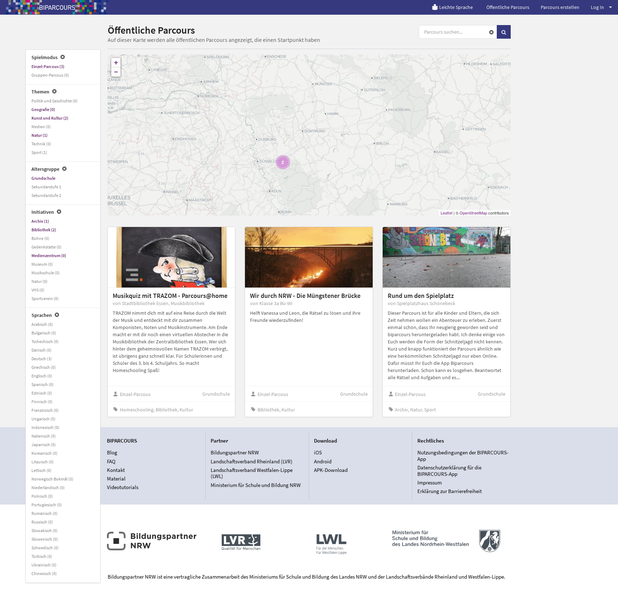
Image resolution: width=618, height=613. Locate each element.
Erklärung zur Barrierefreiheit (449, 491)
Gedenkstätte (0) (46, 247)
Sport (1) (39, 152)
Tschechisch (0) (45, 341)
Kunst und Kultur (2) (49, 118)
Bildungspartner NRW (235, 452)
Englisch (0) (41, 375)
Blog (112, 452)
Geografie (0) (43, 109)
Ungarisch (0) (43, 418)
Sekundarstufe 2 (46, 195)
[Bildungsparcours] (57, 7)
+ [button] (116, 62)
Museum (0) (42, 264)
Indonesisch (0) (45, 427)
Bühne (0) (40, 238)
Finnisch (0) (42, 401)
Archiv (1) (40, 221)
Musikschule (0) (45, 272)
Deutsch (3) (41, 358)
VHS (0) (37, 290)
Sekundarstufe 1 (46, 186)
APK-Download (331, 470)
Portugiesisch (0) (46, 504)
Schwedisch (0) (45, 547)
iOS (318, 452)
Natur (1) (39, 135)
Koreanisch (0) (44, 453)
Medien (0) (41, 126)
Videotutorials (122, 487)
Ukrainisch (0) (44, 565)
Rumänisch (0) (44, 513)
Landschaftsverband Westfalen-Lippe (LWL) (252, 473)
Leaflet (446, 213)
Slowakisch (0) (44, 530)
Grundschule (43, 178)
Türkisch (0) (41, 556)
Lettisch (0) (41, 470)
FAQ (111, 461)
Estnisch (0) (41, 393)
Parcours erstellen (560, 7)
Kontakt (116, 470)
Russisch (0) (42, 522)
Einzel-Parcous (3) (47, 66)
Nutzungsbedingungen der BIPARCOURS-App (463, 455)
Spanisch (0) (42, 384)
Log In (597, 7)
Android (323, 461)
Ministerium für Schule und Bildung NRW (256, 485)
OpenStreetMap (473, 213)
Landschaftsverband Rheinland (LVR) (252, 461)
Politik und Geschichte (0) (54, 100)
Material (116, 478)
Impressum (429, 482)
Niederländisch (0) (48, 487)
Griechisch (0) (43, 367)
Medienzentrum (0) (48, 255)
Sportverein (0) (45, 298)
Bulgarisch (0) (43, 333)
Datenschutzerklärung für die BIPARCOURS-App (449, 470)
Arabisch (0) (42, 324)
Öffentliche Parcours (507, 7)
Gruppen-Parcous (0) (50, 75)
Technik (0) (41, 143)
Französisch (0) (45, 410)
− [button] (116, 72)
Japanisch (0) (43, 444)
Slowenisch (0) (44, 539)
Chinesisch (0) (44, 573)
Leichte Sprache (456, 7)
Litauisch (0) (42, 461)
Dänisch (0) (41, 350)
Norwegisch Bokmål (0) (52, 479)
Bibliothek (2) (43, 229)
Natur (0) (39, 281)
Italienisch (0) (43, 436)
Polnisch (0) (42, 496)
